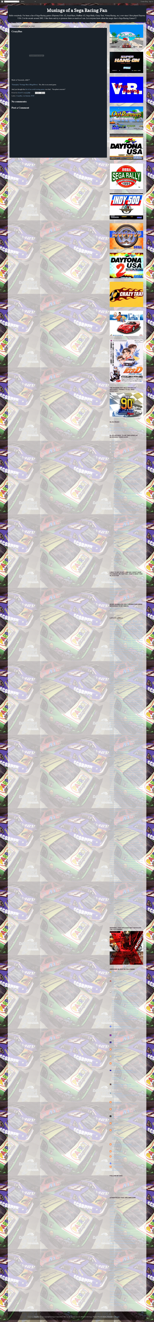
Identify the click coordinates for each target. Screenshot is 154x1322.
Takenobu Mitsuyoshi (137, 696)
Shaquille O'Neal (114, 899)
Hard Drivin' (129, 836)
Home (58, 161)
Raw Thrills (139, 675)
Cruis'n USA (113, 700)
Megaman (117, 755)
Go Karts (112, 724)
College (140, 629)
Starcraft (136, 770)
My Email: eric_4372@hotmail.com (120, 578)
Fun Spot (125, 827)
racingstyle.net (116, 1163)
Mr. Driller (116, 863)
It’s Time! (115, 1058)
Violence (117, 654)
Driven (118, 819)
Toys (115, 912)
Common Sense (117, 1077)
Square (111, 704)
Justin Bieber (117, 726)
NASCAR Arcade (137, 757)
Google (127, 834)
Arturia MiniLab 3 (117, 1044)
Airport (130, 785)
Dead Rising (119, 812)
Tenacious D (127, 908)
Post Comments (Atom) (27, 166)
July (115, 566)
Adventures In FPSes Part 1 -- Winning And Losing (126, 537)
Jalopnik (119, 751)
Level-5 (138, 848)
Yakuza (112, 662)
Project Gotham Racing (136, 687)
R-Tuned (138, 880)
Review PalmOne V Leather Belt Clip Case (124, 1104)
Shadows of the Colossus (136, 897)
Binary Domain (114, 681)
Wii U (141, 779)
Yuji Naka (123, 673)
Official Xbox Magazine (124, 872)
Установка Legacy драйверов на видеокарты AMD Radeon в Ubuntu (125, 1096)
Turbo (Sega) (131, 912)
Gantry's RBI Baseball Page (118, 1302)
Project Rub (137, 878)
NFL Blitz (129, 759)
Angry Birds (139, 785)
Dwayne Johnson (138, 819)
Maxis (131, 753)
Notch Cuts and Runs (118, 1079)
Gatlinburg (140, 721)
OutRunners (134, 872)
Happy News (138, 642)
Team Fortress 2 (118, 704)
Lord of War (125, 850)
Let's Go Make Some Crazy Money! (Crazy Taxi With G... (126, 464)
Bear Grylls (117, 793)
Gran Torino (133, 834)
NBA (139, 709)
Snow (114, 901)
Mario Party (116, 753)
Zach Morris (116, 781)
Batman (111, 793)
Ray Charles (128, 884)
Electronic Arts (116, 642)
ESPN (129, 743)
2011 (113, 449)
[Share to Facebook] (42, 93)
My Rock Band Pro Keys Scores (119, 592)
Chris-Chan (112, 804)
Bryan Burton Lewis (123, 800)
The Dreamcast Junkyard (120, 992)
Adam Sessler (125, 785)
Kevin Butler (135, 702)
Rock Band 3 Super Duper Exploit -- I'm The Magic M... (126, 552)
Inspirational (113, 656)
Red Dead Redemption (126, 766)
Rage (115, 766)
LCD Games (123, 848)
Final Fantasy (135, 700)
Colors (141, 658)
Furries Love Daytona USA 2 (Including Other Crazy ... (127, 544)
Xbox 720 (116, 920)
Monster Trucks (123, 861)
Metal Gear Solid (126, 755)
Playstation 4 (131, 876)
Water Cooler (128, 916)
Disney (120, 671)
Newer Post (16, 161)
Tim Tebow (123, 910)
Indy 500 (125, 702)
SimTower (140, 768)
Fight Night (118, 825)
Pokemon (129, 728)
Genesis (112, 675)
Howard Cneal (113, 840)
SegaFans (112, 1211)
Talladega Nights (114, 690)
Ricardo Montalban (129, 889)
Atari (115, 677)
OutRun (126, 645)
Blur (126, 677)
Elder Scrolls (119, 821)
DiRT (133, 719)
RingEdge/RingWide (130, 891)
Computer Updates (129, 740)
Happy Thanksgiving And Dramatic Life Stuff (127, 468)
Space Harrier (120, 901)
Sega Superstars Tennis (123, 897)
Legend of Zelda (118, 687)
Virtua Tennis (123, 914)
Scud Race (125, 633)
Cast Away (117, 802)
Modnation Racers (130, 859)
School (111, 730)
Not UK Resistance (115, 1219)
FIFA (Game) (136, 821)
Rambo (114, 884)
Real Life (138, 620)
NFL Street (117, 867)
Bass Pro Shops (135, 791)
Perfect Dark (113, 666)
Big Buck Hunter (133, 736)
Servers (125, 694)
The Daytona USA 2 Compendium (120, 1233)
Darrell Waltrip (116, 810)
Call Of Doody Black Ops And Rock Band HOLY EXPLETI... (126, 511)
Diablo (126, 814)
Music (140, 627)
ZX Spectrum (116, 922)
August (116, 563)
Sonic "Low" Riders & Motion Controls (125, 548)
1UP (133, 781)
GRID (141, 700)
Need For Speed (120, 640)
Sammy (125, 895)
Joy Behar (128, 844)
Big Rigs (130, 793)
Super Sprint (118, 651)
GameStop (133, 829)
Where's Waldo (136, 916)
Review (140, 640)
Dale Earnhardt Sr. (126, 808)
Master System (125, 753)
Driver (125, 743)
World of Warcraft (136, 668)
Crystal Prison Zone (118, 1049)
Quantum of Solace (130, 880)
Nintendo (116, 633)
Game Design (123, 620)
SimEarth (134, 768)
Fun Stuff (130, 827)
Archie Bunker (113, 789)
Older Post (100, 161)
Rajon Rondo (136, 882)
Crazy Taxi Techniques (116, 1230)
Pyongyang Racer (116, 880)
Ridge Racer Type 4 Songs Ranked (122, 1037)
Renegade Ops (118, 711)
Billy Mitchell (117, 795)
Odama (115, 872)
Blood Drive (129, 795)
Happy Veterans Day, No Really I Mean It (125, 515)
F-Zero (111, 687)
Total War (119, 776)
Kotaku (115, 649)
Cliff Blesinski (135, 738)
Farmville (140, 743)
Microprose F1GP (138, 857)
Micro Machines (138, 755)
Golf (128, 747)
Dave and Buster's (122, 700)
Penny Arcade (131, 762)
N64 (111, 728)
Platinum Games (114, 764)
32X (119, 783)
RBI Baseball (117, 882)
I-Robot (136, 840)
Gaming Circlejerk (115, 1273)
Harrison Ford (113, 751)
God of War (123, 747)
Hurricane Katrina (129, 840)
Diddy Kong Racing (134, 814)
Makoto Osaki (133, 709)
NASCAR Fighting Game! (121, 525)
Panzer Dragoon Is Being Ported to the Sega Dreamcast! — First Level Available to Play (124, 994)
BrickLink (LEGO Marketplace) (119, 1278)
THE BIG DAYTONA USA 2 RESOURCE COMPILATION (123, 598)
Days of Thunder (121, 692)
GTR (141, 827)
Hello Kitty (136, 836)
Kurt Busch (140, 751)
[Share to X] (40, 93)
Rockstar (128, 893)
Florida (140, 673)
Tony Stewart (130, 713)
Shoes (133, 899)
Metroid (131, 855)
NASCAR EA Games (124, 863)
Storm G (122, 903)
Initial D (117, 675)
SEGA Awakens (117, 1093)
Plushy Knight (118, 878)
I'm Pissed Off (115, 629)
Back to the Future (133, 704)
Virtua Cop (116, 914)
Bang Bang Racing (125, 791)
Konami (129, 846)
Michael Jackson (129, 857)
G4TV (125, 745)
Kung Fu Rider (139, 846)
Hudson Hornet (120, 840)
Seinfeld (130, 658)
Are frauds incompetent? (119, 1051)
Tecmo (111, 908)
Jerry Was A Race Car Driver (122, 461)
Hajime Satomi (134, 747)
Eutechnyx (129, 692)
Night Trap (130, 870)
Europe (129, 700)
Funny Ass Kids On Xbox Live (122, 541)
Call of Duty (126, 631)
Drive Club (140, 817)
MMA (131, 850)
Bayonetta (125, 736)
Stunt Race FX (114, 772)
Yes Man (131, 920)
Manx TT (136, 850)
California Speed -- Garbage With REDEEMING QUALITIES (123, 521)
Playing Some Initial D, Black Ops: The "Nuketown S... (125, 489)
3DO (121, 783)
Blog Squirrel (116, 1116)
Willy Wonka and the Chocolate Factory (123, 918)
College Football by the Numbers (122, 1070)
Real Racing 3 (113, 887)
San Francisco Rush (131, 683)
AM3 (135, 783)
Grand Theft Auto (128, 671)
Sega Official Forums (116, 1251)
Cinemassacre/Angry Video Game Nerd (121, 1262)
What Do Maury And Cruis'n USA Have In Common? (126, 485)
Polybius (131, 878)
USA (136, 658)
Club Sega (115, 1123)
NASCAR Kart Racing (137, 863)
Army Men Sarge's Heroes (128, 789)
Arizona (119, 789)
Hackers (117, 724)
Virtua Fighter (138, 662)
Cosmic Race (113, 806)
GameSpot (133, 721)
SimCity (140, 694)
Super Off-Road (127, 906)
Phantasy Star (139, 874)
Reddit (136, 671)
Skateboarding (113, 770)
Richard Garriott (138, 889)
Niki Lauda (136, 870)
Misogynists (122, 859)
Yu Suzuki (127, 642)
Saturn (141, 671)
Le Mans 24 (130, 848)
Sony (119, 666)
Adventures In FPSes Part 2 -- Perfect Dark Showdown (126, 532)
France (114, 827)
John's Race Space (118, 1035)
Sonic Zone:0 (114, 1257)
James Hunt (129, 842)
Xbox (111, 781)
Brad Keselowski (124, 798)
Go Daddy (116, 747)
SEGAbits (113, 1203)
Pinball (119, 876)
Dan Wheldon (139, 740)
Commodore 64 (119, 740)
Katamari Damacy (135, 844)
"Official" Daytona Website (118, 1225)
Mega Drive (119, 855)
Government (139, 681)
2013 (113, 443)
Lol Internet (26, 96)
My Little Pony (126, 757)
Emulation (136, 651)
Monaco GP (139, 859)
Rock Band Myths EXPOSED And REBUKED (127, 493)
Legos (115, 709)
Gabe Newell (119, 829)
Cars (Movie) (117, 719)
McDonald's (112, 855)
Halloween (112, 836)
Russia (116, 768)
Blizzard (123, 795)
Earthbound (112, 821)
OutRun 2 (134, 633)
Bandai (118, 791)
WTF (32, 96)
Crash (140, 645)
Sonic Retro (113, 1259)
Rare (118, 766)
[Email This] (36, 93)
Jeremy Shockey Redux (119, 1156)
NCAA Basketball (133, 865)
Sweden (138, 906)
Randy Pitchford (121, 884)
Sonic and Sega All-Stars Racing (126, 634)
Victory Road (124, 779)
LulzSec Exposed (117, 1167)
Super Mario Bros (127, 666)
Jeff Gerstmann (136, 842)
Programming (125, 654)
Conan (141, 804)
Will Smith (137, 713)
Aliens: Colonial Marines (124, 715)
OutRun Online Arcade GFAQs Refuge (121, 1235)
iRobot (121, 922)
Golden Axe (123, 834)
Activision (113, 660)
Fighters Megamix (125, 825)
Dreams (138, 719)
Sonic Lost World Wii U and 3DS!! (122, 1125)
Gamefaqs (122, 647)
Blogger (117, 1317)
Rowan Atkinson (134, 893)
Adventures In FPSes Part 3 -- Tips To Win (126, 528)
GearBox (136, 745)
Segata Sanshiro (119, 694)
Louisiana (123, 675)
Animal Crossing (114, 787)
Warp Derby (122, 916)
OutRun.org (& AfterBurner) (118, 1227)
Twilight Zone (136, 776)
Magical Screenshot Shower (120, 1065)
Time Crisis (118, 774)
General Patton (125, 831)
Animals (135, 666)
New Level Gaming (118, 1137)
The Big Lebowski (135, 908)
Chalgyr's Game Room (119, 981)
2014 (113, 440)
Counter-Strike (133, 649)
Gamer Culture (132, 638)
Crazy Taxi (114, 647)
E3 (142, 719)
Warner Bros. (135, 779)
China (141, 802)
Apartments (140, 787)
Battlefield (121, 677)
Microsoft (130, 660)
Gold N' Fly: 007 (117, 1151)
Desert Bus (121, 814)
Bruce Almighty (114, 800)
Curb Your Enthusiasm (133, 806)
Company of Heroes (133, 804)
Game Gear (130, 745)
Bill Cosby (137, 793)
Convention (118, 662)
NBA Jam (125, 865)
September (117, 560)
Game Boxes (126, 829)
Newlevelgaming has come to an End (122, 1139)
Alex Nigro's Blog (117, 1109)
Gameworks (140, 829)
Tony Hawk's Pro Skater (119, 713)
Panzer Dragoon (114, 874)
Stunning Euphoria (117, 1158)
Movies (140, 664)
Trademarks (120, 912)
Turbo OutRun (127, 776)
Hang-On (137, 707)
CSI (139, 800)
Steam (111, 586)
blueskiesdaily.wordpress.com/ (121, 1026)
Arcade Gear (113, 1246)
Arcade (134, 631)
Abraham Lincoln (138, 734)
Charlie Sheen (123, 802)
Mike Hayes (139, 692)
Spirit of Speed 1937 (135, 901)
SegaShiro (113, 1206)
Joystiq (130, 702)
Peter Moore (139, 762)
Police (128, 764)
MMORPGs (121, 709)
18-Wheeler (129, 781)
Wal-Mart (131, 914)
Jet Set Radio (132, 751)
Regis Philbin (131, 887)
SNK (119, 768)
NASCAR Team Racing (116, 865)
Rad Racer (123, 882)
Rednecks (135, 766)
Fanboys (112, 721)
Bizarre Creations (125, 681)
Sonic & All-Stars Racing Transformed (123, 1118)
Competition (121, 664)
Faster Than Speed (135, 823)
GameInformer (126, 721)
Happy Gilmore (127, 749)
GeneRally (119, 831)
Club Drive (119, 804)
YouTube (112, 581)
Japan (129, 647)
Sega (112, 620)
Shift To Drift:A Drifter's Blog (121, 1144)
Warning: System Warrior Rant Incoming (124, 1111)
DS (120, 808)
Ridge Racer (139, 660)
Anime (120, 787)
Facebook (134, 743)
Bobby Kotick (130, 698)
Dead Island (113, 812)
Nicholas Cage (124, 870)
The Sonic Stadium (115, 1254)
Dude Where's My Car (127, 819)
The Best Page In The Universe (119, 1267)
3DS (119, 685)
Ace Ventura (113, 785)
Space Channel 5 (122, 770)
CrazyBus (19, 96)
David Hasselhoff (131, 810)
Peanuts (133, 874)
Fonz (111, 745)
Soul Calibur (120, 696)
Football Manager (118, 745)
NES (113, 728)
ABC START (116, 1063)
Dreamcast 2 (126, 817)
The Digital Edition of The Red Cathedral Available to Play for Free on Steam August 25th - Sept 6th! (124, 984)
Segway (129, 768)
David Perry (140, 810)
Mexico (115, 857)
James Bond (122, 842)
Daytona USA (117, 623)
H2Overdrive (139, 834)
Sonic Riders (113, 696)
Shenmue (121, 649)
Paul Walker (127, 874)
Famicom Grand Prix (125, 823)
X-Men (111, 920)
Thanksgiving (139, 732)
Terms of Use (131, 732)
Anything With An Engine (130, 787)
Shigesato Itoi (121, 899)
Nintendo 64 (113, 762)
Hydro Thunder (119, 702)
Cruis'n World (132, 673)
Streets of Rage (114, 732)
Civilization (127, 738)
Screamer (123, 768)
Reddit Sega (113, 1214)
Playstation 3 (118, 668)
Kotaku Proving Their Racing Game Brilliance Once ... (127, 472)
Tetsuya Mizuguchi (123, 772)
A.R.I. (132, 783)
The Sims (112, 734)
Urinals (118, 779)
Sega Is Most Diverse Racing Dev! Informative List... (126, 430)
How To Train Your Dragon (136, 838)
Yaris (128, 920)
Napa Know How (138, 759)
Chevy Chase (136, 802)
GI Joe (138, 827)
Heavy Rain (123, 724)
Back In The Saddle (117, 1132)
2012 (113, 446)
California (134, 717)
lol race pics (115, 1170)
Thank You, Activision (120, 504)
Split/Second (119, 658)
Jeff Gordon (125, 751)
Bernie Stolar (124, 793)
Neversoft (137, 867)
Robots (118, 893)
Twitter (137, 912)
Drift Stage (133, 817)
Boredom (128, 717)
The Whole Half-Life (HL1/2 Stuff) (120, 1294)
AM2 (126, 649)
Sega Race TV (131, 711)
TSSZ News (113, 1209)
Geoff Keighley (134, 831)
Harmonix (113, 683)
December (117, 455)
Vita (127, 914)
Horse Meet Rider (123, 838)
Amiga (134, 785)
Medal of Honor (138, 753)
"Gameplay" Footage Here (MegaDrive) (25, 84)
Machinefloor (116, 1102)
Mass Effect (126, 687)
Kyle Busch (112, 848)
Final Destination (135, 825)
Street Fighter (139, 730)
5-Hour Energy (127, 783)
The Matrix (132, 772)
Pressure (112, 694)
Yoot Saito (137, 920)
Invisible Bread (117, 1056)
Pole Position (126, 878)
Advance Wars (130, 690)
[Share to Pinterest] (44, 93)
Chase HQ (129, 802)
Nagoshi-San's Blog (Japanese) (119, 1249)
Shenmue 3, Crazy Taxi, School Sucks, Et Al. (127, 507)
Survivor (133, 906)
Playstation (123, 764)
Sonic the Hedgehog (128, 629)
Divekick (116, 817)
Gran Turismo (128, 656)
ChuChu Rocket (119, 738)
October (116, 557)
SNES (121, 895)
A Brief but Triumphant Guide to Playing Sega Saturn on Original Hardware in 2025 (125, 1029)
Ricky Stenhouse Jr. (115, 891)
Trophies (125, 912)
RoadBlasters (113, 893)
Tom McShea (136, 910)
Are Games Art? (114, 717)
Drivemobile (113, 819)
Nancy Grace (124, 867)
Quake (123, 880)
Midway (132, 675)
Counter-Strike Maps (116, 594)
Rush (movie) (116, 895)
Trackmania (118, 734)
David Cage (124, 810)
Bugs (130, 800)
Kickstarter (115, 846)
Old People (120, 762)
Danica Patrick (121, 660)
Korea (132, 846)
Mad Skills (132, 640)
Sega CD (124, 711)
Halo (128, 679)
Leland (134, 848)
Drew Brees (119, 743)
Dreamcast (114, 645)
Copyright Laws (126, 719)
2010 (113, 452)
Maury (141, 853)
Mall (128, 675)
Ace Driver (140, 783)
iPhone (126, 704)
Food (132, 654)
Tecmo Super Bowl (118, 908)
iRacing (123, 781)
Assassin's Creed (139, 789)
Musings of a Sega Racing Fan (77, 10)
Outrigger (140, 872)
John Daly (122, 844)
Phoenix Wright (113, 876)
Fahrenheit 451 (116, 823)
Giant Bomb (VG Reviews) (118, 1265)
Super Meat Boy (118, 906)
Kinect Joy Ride (122, 846)
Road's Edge (139, 891)
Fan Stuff (121, 638)
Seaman (130, 895)
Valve (111, 677)
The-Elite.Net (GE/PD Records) (119, 1289)
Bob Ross (134, 795)
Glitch (133, 681)
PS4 (125, 762)
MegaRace (125, 855)
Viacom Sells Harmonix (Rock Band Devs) (126, 518)
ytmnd (111, 1283)
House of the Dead (132, 724)
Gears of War (131, 707)
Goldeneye (134, 664)
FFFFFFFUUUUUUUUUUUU (119, 1270)
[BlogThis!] (38, 93)
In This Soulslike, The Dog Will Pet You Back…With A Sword (123, 975)
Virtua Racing (114, 673)
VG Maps (112, 1291)
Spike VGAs (127, 696)
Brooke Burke (139, 798)
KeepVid (112, 1281)
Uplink (141, 912)
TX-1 (141, 906)
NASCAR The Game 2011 (117, 759)
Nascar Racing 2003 (120, 728)
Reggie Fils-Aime (122, 887)
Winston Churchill (138, 918)
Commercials (114, 671)
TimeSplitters (126, 774)
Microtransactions (114, 859)
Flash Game (118, 721)
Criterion (136, 690)
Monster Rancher (114, 861)
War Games (115, 916)
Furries (134, 827)
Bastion (141, 791)
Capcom (130, 677)
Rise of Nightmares (137, 728)
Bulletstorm (135, 800)
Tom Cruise (135, 774)
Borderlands (116, 798)
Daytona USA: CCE (119, 679)
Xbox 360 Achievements (117, 1275)
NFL (125, 658)
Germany (140, 831)
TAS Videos (113, 1286)
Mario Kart (127, 662)
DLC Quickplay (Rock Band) (118, 589)
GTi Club (112, 829)
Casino (118, 707)
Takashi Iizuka (123, 732)
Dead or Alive (134, 812)
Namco (120, 656)
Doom (120, 817)
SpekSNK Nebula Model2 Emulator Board (122, 1241)
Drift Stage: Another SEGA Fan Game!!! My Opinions (125, 1087)
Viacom (111, 914)
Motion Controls (127, 651)
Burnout (135, 647)
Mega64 (112, 755)
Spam (141, 702)
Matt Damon (135, 853)
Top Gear (122, 690)
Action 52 (118, 785)
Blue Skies (122, 717)
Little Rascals (117, 850)
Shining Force (128, 899)
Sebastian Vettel (136, 895)
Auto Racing (132, 627)
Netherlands (131, 867)
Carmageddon (139, 698)
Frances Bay (120, 827)
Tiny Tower (130, 910)
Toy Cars (112, 698)
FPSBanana (113, 1297)
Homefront (116, 838)
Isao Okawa (115, 842)
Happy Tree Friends (120, 836)
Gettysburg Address (114, 834)
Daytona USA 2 (118, 626)
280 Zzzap (138, 781)
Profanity (132, 764)
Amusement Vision (137, 715)
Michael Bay (120, 857)
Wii (132, 679)
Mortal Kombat (126, 726)
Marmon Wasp (119, 853)
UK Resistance (114, 1217)
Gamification (113, 831)
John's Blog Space (118, 1042)
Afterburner (124, 685)
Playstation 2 (125, 876)
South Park (130, 730)
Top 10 (126, 668)
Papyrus (121, 874)
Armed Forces (138, 679)
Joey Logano (116, 844)
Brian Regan (132, 798)
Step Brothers (115, 903)
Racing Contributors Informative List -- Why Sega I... (126, 480)
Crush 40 (124, 806)
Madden (127, 709)
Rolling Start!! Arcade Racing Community (122, 1243)
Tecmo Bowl (113, 1300)
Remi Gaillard (139, 887)
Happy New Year (138, 749)
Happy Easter (119, 749)
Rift (123, 891)
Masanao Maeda (128, 853)
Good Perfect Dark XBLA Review (123, 476)
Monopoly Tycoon (115, 757)
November (117, 458)
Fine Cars (139, 654)
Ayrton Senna (113, 791)
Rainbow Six (129, 882)
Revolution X (120, 889)
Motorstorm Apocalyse (136, 726)
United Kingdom (120, 698)
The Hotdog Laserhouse (119, 1001)
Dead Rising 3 (126, 812)
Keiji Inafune (120, 683)
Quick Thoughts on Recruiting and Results (124, 1072)
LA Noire (118, 848)
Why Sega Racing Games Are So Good (121, 427)
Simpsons (137, 899)
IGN (139, 840)
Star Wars (130, 770)
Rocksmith (122, 893)
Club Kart (124, 804)
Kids (134, 692)
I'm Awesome (115, 631)
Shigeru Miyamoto (133, 694)
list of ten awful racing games (35, 89)
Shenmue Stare (117, 1130)
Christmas (113, 664)
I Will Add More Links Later (118, 1305)
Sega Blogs (113, 1201)
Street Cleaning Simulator (131, 903)
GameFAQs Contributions (117, 584)
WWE (129, 779)
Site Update (133, 645)
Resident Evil (113, 889)
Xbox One (125, 734)
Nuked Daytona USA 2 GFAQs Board (121, 1238)
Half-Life (112, 702)
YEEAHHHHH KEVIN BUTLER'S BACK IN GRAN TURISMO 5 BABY (127, 497)
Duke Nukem (139, 685)
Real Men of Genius (137, 884)
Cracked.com (123, 707)
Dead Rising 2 (131, 685)
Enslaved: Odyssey (128, 821)
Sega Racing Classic (120, 730)
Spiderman (126, 901)
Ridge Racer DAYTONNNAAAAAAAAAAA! (125, 1146)
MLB (111, 753)
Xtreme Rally (122, 920)
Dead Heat (113, 743)
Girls (127, 664)
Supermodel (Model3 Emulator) (119, 1222)
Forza (120, 645)
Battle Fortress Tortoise (116, 736)
